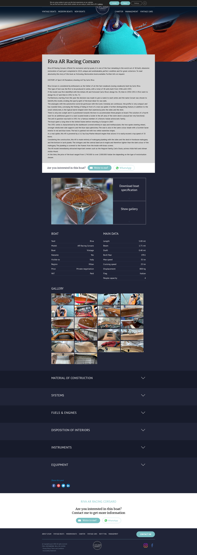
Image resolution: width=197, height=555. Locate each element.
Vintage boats (49, 11)
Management (131, 11)
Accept (114, 3)
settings (100, 4)
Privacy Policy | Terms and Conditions (53, 548)
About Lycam (46, 534)
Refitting (103, 534)
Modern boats (65, 11)
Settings (136, 3)
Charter (119, 11)
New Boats (80, 11)
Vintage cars (146, 11)
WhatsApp (125, 168)
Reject (125, 3)
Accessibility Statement (49, 551)
